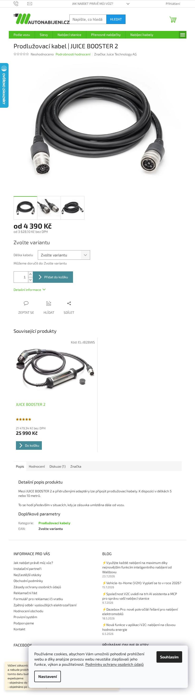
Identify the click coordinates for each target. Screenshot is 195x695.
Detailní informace (27, 290)
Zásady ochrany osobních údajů (37, 587)
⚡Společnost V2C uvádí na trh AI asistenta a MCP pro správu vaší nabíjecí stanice (139, 596)
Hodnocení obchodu (28, 611)
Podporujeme (24, 623)
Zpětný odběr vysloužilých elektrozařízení (45, 605)
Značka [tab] (75, 466)
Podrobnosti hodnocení (73, 54)
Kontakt (19, 629)
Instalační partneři (27, 569)
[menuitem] (22, 35)
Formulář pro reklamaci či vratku (38, 599)
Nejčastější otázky (27, 575)
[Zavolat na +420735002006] (21, 3)
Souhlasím (169, 657)
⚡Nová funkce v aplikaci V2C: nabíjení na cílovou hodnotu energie (139, 627)
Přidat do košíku (56, 277)
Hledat (116, 19)
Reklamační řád (25, 593)
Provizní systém (25, 617)
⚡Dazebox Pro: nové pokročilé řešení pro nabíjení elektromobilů (140, 611)
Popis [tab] (20, 466)
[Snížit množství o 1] (30, 280)
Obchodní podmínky (28, 581)
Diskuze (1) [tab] (57, 466)
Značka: (115, 54)
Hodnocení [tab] (37, 466)
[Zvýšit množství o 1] (30, 274)
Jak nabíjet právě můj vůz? (92, 3)
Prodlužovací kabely (54, 523)
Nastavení (47, 676)
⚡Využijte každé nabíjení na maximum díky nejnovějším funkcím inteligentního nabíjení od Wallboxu (137, 567)
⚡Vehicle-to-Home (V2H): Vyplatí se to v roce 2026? (141, 583)
